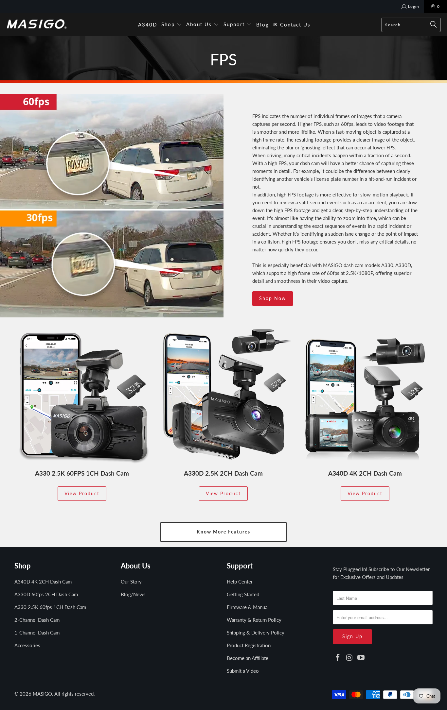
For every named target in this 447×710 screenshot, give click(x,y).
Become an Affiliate (247, 658)
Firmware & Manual (248, 607)
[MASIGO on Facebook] (338, 658)
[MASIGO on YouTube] (361, 658)
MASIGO (42, 694)
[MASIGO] (37, 24)
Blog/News (133, 594)
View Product (81, 493)
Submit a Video (243, 671)
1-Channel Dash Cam (37, 632)
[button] (171, 24)
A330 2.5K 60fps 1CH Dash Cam (50, 607)
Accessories (27, 645)
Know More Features (223, 531)
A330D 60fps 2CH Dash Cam (46, 594)
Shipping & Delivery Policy (255, 632)
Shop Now (272, 298)
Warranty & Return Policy (254, 620)
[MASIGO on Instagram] (349, 658)
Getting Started (243, 594)
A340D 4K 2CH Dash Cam (43, 581)
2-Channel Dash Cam (37, 620)
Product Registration (249, 645)
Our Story (131, 581)
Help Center (240, 581)
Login (413, 6)
